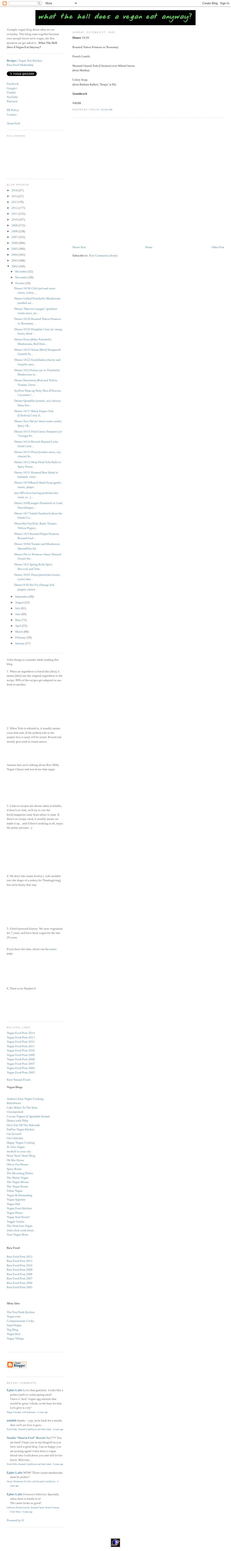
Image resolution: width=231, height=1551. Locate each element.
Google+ (12, 88)
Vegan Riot (14, 1334)
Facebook (13, 83)
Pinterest (12, 101)
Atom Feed (13, 123)
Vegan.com (13, 1316)
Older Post (218, 247)
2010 (15, 219)
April (18, 625)
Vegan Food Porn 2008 (21, 1059)
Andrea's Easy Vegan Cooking (25, 1098)
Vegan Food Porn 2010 (21, 1050)
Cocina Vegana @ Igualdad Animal (28, 1116)
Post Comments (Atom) (103, 255)
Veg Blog (12, 1329)
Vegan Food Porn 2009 (21, 1055)
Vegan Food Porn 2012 (21, 1041)
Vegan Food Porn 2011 (21, 1046)
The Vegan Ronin (17, 1186)
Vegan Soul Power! (18, 1217)
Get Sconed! (14, 1134)
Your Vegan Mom (17, 1234)
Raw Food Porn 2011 (19, 1261)
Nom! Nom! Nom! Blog (21, 1155)
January (20, 643)
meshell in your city (19, 1151)
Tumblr (11, 92)
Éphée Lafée (15, 1390)
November (21, 277)
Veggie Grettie (15, 1221)
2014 (15, 196)
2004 (15, 254)
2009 (15, 225)
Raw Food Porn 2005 (19, 1287)
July (18, 608)
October (20, 283)
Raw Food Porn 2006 (19, 1283)
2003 (15, 260)
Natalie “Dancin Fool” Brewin (26, 1437)
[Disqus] (148, 182)
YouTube (12, 97)
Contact (11, 114)
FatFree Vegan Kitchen (21, 1129)
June (18, 614)
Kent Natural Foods (18, 1079)
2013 (15, 202)
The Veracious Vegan (19, 1225)
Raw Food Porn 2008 (19, 1274)
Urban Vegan (15, 1190)
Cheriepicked (15, 1112)
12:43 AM (106, 109)
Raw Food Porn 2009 (19, 1269)
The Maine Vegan (17, 1177)
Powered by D (15, 1520)
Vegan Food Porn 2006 (21, 1068)
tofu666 (11, 1420)
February (21, 637)
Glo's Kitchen (15, 1138)
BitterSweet (14, 1103)
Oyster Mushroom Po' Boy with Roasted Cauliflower (31, 1481)
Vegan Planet (15, 1212)
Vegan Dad (13, 1204)
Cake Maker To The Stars (22, 1107)
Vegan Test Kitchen (30, 60)
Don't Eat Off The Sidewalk (23, 1125)
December (21, 271)
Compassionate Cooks (20, 1321)
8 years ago (43, 1412)
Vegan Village (15, 1338)
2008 (15, 231)
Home (148, 247)
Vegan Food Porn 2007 (21, 1063)
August (20, 602)
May (18, 620)
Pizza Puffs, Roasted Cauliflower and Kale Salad (29, 1429)
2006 (15, 243)
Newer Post (79, 247)
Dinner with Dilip (17, 1120)
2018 (15, 190)
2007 (15, 237)
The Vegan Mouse (18, 1182)
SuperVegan (14, 1325)
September (22, 596)
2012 (15, 208)
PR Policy (13, 110)
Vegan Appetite (16, 1199)
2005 (15, 248)
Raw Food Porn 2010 (19, 1265)
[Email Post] (113, 109)
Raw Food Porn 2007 (19, 1278)
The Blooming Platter (20, 1173)
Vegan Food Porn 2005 (21, 1072)
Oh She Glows (15, 1160)
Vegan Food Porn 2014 (21, 1033)
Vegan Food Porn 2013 (21, 1037)
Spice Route (14, 1169)
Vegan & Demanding (19, 1195)
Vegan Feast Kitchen (19, 1208)
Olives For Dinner (17, 1164)
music (53, 949)
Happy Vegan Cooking (21, 1142)
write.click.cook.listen (20, 1230)
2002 (15, 266)
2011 (15, 213)
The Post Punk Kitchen (21, 1312)
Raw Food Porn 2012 (19, 1256)
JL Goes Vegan (16, 1147)
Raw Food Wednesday (20, 65)
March (19, 631)
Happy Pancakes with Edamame (21, 1412)
